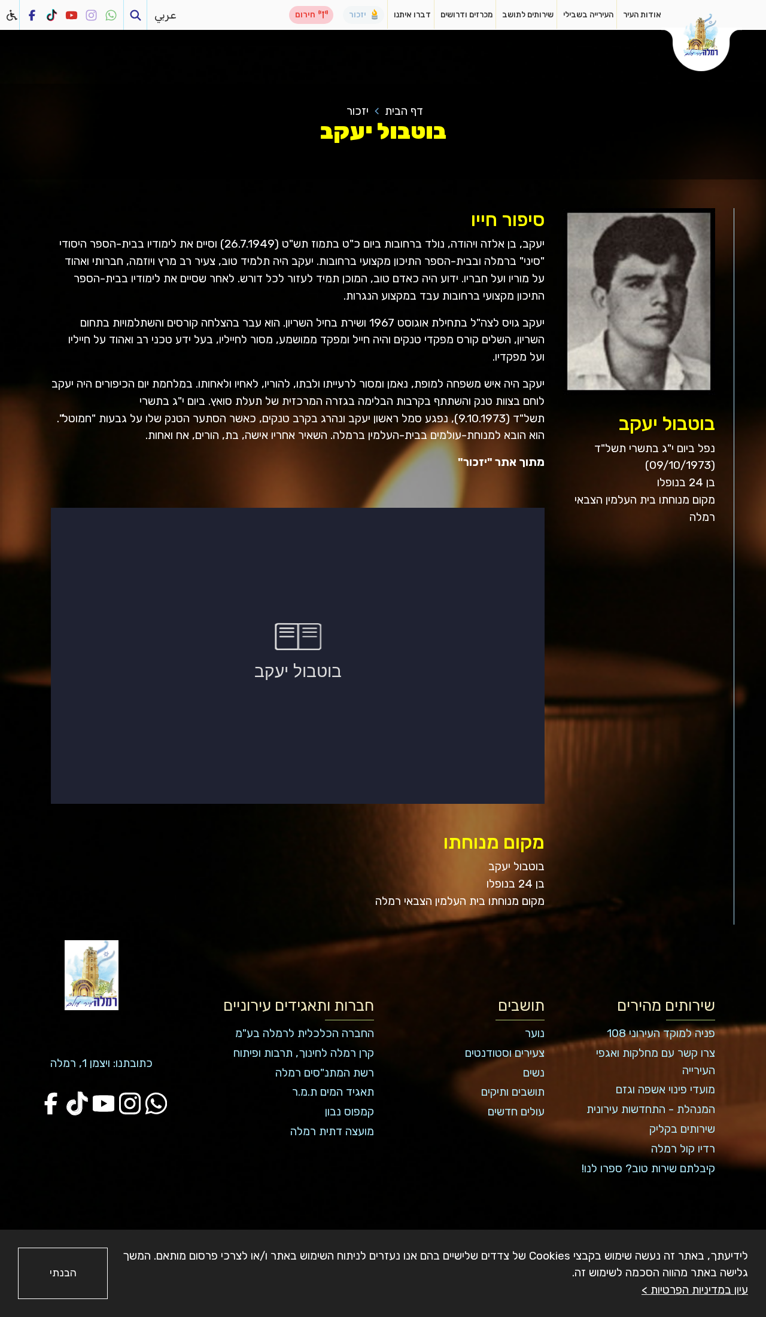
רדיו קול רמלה (683, 1149)
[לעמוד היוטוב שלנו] (71, 15)
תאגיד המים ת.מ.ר (333, 1092)
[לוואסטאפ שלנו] (111, 15)
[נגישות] (12, 15)
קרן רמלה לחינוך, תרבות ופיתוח (303, 1053)
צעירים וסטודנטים (505, 1053)
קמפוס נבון (349, 1111)
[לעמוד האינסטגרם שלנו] (91, 15)
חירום (305, 14)
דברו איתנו (412, 14)
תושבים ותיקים (513, 1092)
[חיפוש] (135, 15)
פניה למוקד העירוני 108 (661, 1033)
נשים (534, 1073)
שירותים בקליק (682, 1129)
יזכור (357, 14)
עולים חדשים (516, 1111)
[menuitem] (637, 15)
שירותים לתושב (528, 14)
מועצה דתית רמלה (332, 1131)
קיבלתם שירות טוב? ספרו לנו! (648, 1168)
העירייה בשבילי (588, 14)
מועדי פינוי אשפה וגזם (665, 1089)
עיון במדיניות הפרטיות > (695, 1290)
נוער (535, 1033)
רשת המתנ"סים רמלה (324, 1073)
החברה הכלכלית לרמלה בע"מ (304, 1033)
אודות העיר (642, 14)
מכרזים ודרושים (466, 14)
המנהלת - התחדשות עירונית (650, 1109)
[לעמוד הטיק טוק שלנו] (51, 15)
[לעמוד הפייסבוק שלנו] (32, 15)
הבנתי (63, 1272)
